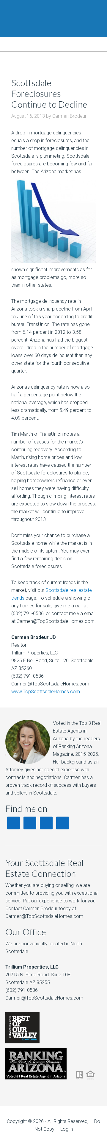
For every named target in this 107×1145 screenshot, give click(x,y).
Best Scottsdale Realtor (53, 18)
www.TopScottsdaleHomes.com (45, 691)
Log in (66, 1129)
